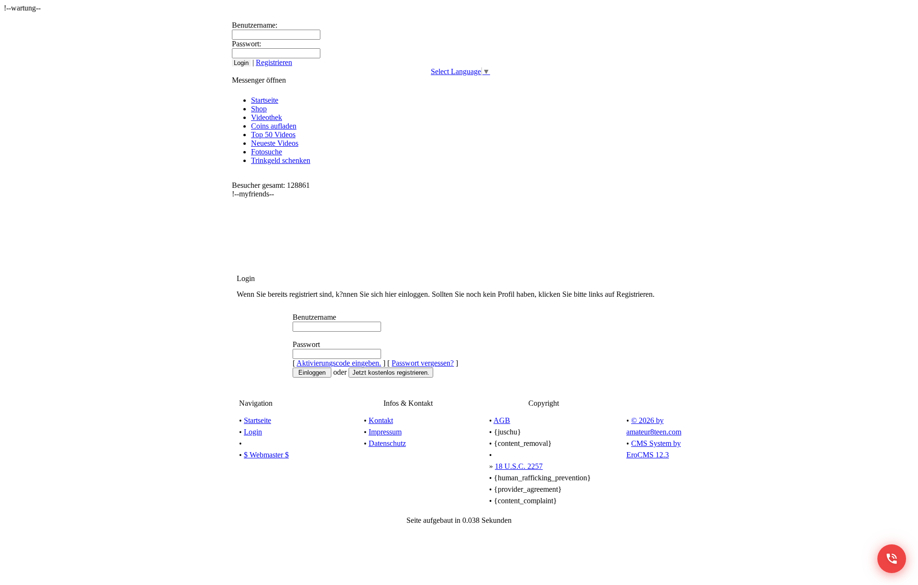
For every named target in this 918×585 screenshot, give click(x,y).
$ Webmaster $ (266, 455)
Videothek (266, 117)
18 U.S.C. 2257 (519, 466)
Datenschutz (387, 443)
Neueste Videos (274, 143)
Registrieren (274, 62)
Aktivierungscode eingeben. (338, 363)
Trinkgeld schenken (280, 160)
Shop (259, 109)
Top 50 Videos (273, 134)
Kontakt (381, 420)
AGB (501, 420)
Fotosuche (266, 152)
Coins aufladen (273, 126)
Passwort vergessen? (423, 363)
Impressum (385, 432)
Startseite (264, 100)
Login (253, 432)
